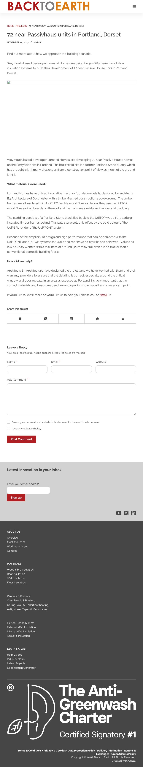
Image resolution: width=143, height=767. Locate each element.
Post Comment (21, 439)
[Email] (123, 319)
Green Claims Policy (123, 753)
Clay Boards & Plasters (21, 600)
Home (10, 26)
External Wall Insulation (21, 627)
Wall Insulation (16, 578)
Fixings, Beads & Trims (20, 622)
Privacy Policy (33, 428)
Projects (21, 26)
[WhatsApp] (97, 319)
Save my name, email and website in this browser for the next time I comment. (56, 422)
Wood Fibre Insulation (20, 569)
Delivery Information (109, 750)
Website (101, 361)
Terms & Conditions (30, 750)
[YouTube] (118, 513)
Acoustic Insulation (18, 635)
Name (12, 361)
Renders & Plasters (18, 596)
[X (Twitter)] (46, 319)
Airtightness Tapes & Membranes (27, 609)
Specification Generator (21, 667)
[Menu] (134, 6)
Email (55, 361)
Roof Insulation (16, 573)
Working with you (17, 546)
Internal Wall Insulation (21, 631)
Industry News (16, 658)
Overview (12, 537)
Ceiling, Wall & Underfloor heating (27, 604)
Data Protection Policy (81, 750)
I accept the (26, 428)
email (103, 295)
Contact (12, 550)
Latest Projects (16, 663)
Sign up (16, 497)
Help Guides (14, 654)
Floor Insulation (16, 582)
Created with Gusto (123, 760)
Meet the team (16, 541)
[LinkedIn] (71, 319)
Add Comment (17, 379)
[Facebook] (20, 319)
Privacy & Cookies (55, 750)
